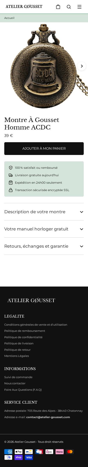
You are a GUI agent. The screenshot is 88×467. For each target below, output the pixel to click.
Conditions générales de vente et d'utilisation (35, 324)
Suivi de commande (18, 377)
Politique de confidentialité (23, 337)
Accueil (9, 18)
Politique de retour (17, 349)
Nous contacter (14, 383)
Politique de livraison (19, 343)
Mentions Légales (16, 356)
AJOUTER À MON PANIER (44, 148)
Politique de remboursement (24, 330)
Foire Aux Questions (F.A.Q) (23, 389)
